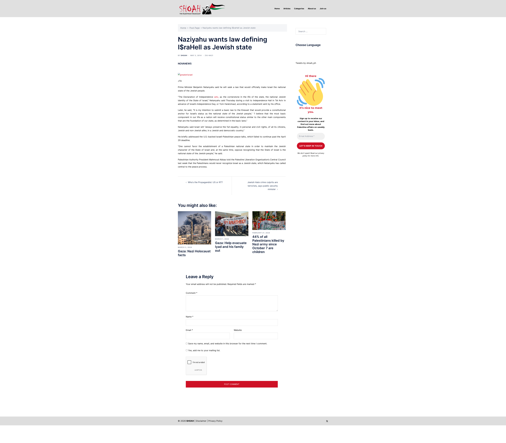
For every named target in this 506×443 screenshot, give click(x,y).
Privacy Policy (215, 421)
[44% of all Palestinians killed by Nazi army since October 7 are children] (269, 220)
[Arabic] (297, 51)
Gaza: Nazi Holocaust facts (194, 253)
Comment (191, 293)
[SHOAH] (201, 8)
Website (238, 330)
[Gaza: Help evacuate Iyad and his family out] (231, 223)
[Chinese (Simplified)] (299, 51)
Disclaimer (201, 421)
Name (189, 316)
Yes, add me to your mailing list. (204, 350)
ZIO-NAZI (209, 55)
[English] (304, 51)
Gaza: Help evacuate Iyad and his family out (231, 246)
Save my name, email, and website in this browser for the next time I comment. (227, 343)
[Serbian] (312, 51)
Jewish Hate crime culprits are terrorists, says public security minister (262, 186)
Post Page (194, 27)
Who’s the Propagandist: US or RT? (205, 182)
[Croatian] (302, 51)
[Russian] (310, 51)
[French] (307, 51)
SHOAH (184, 55)
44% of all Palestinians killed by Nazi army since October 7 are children (268, 244)
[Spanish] (315, 51)
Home (183, 27)
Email (189, 330)
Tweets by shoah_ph (306, 63)
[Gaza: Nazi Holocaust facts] (194, 227)
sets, (216, 97)
